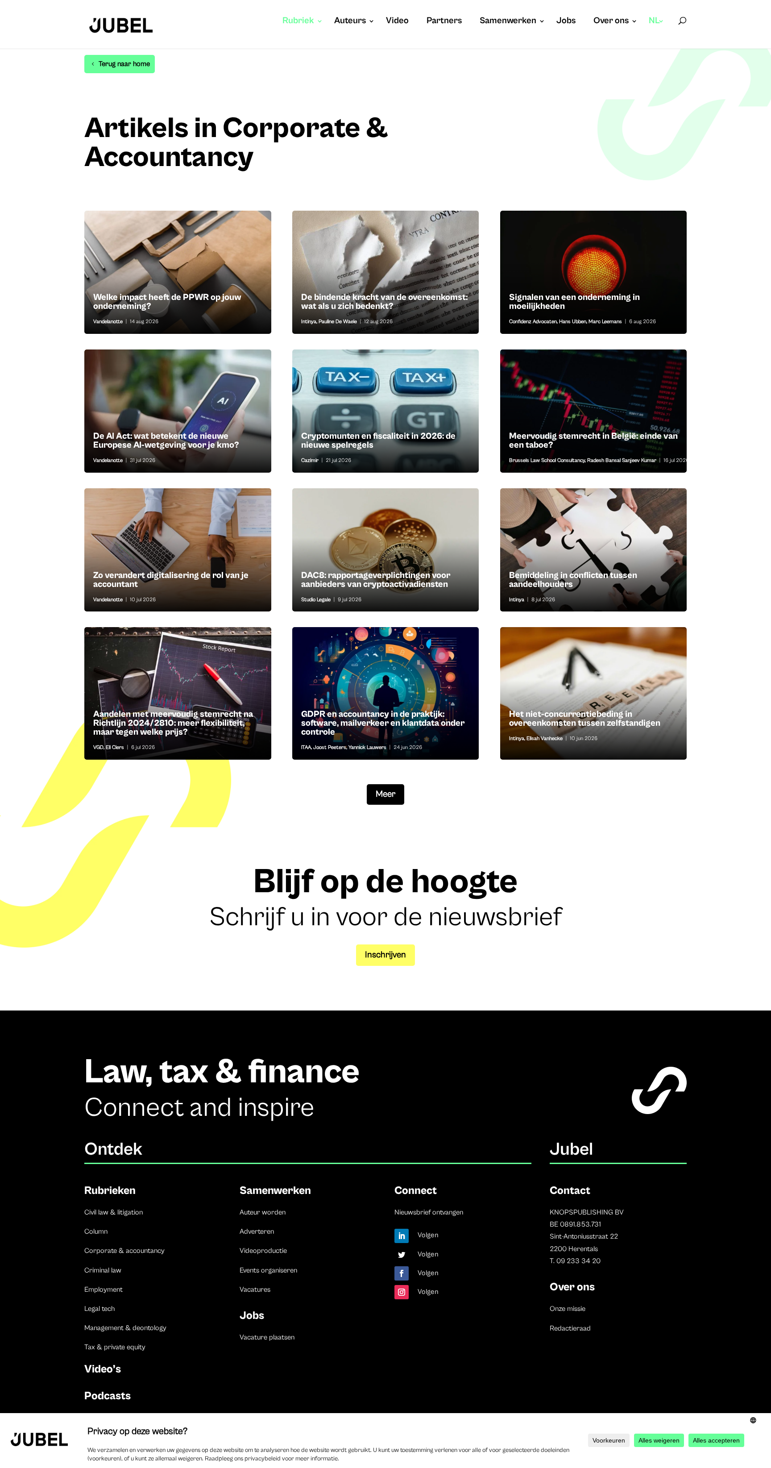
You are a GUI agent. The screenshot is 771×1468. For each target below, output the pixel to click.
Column (96, 1231)
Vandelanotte (108, 321)
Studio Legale (316, 600)
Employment (103, 1289)
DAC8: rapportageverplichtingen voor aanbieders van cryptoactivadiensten (385, 549)
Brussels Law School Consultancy (547, 460)
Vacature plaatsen (267, 1337)
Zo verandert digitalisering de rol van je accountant (177, 549)
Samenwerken (508, 22)
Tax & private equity (114, 1347)
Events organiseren (268, 1270)
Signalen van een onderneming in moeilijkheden (593, 272)
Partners (444, 22)
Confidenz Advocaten (533, 321)
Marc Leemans (605, 321)
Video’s (102, 1369)
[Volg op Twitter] (401, 1255)
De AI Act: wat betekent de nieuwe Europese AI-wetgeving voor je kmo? (177, 411)
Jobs (566, 22)
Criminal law (102, 1270)
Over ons (611, 22)
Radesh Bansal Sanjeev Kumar (621, 460)
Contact (570, 1190)
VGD (98, 747)
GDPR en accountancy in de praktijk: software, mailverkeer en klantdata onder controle (385, 693)
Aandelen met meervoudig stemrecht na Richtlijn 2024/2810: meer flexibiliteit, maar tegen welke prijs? (177, 693)
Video (397, 22)
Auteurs (350, 22)
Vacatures (255, 1289)
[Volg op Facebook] (401, 1273)
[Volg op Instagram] (401, 1292)
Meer (385, 794)
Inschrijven (385, 955)
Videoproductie (263, 1251)
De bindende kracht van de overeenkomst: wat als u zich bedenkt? (385, 272)
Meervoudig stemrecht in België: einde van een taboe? (593, 411)
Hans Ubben (572, 321)
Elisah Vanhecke (544, 738)
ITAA (306, 747)
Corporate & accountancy (124, 1251)
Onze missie (567, 1309)
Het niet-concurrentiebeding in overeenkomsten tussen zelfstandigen (593, 693)
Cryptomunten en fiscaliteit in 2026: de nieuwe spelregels (385, 411)
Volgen (428, 1235)
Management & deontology (125, 1328)
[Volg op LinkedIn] (401, 1236)
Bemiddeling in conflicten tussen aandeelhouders (593, 549)
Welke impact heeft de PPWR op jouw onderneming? (177, 272)
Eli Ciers (115, 747)
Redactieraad (570, 1328)
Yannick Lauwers (367, 747)
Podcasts (107, 1395)
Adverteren (257, 1231)
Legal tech (99, 1309)
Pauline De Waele (338, 321)
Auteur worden (263, 1212)
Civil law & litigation (113, 1212)
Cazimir (310, 460)
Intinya (308, 321)
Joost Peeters (329, 747)
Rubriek (298, 22)
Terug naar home (124, 64)
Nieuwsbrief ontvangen (428, 1212)
